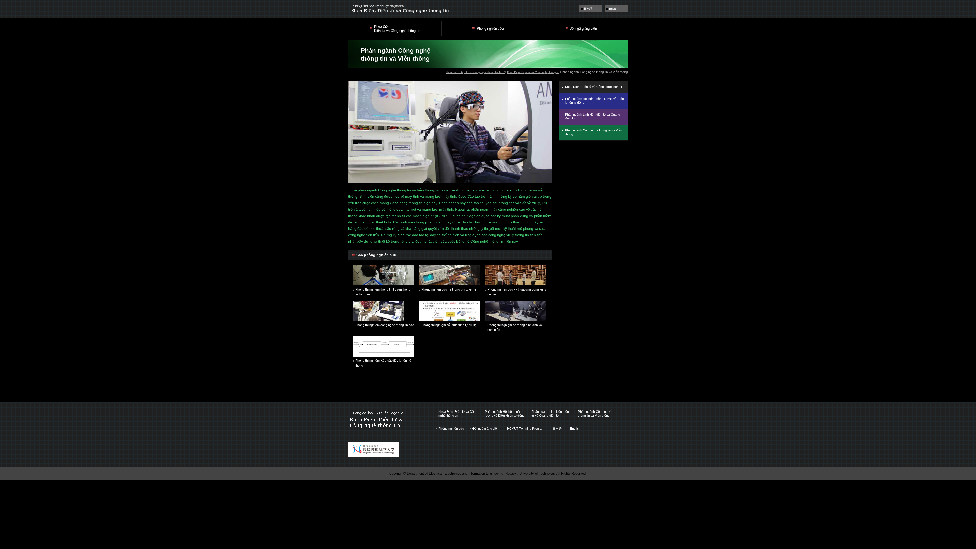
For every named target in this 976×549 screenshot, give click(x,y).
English (613, 8)
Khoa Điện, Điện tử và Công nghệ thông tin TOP (475, 72)
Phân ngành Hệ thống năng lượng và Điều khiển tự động (594, 101)
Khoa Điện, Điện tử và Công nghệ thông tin (533, 72)
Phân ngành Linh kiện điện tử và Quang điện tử (592, 116)
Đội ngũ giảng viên (485, 428)
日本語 (588, 8)
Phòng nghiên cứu (451, 428)
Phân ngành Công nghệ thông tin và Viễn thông (593, 132)
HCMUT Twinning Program (525, 428)
